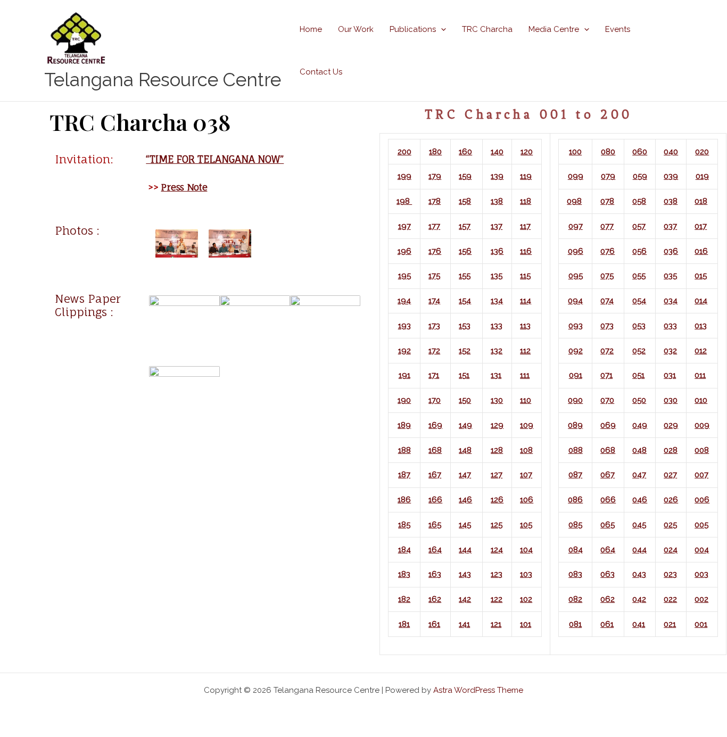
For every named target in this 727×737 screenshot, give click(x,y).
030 (671, 400)
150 (465, 400)
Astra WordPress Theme (478, 690)
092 (575, 350)
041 (638, 624)
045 (639, 524)
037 (670, 226)
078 (607, 201)
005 (701, 524)
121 (496, 624)
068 (607, 450)
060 (639, 151)
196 (404, 251)
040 (671, 151)
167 (434, 474)
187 (404, 474)
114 (525, 300)
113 (525, 325)
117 (525, 226)
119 (526, 176)
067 (607, 474)
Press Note (184, 187)
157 (464, 226)
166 (435, 499)
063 (607, 574)
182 (404, 599)
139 (497, 176)
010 (701, 400)
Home (311, 29)
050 (639, 400)
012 (701, 350)
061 (607, 624)
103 (526, 574)
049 (639, 425)
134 (497, 300)
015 (701, 275)
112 (525, 350)
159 (465, 176)
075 (607, 275)
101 (525, 624)
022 (670, 599)
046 (639, 499)
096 (575, 251)
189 (404, 425)
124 (497, 549)
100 (575, 151)
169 (435, 425)
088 (575, 450)
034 (671, 300)
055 (639, 275)
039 (671, 176)
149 (465, 425)
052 (639, 350)
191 (404, 375)
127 (496, 474)
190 (404, 400)
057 (639, 226)
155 (464, 275)
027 (670, 474)
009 (702, 425)
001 (701, 624)
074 (607, 300)
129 (497, 425)
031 (670, 375)
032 (670, 350)
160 (465, 151)
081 (575, 624)
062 (607, 599)
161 (434, 624)
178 (434, 201)
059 (640, 176)
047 (639, 474)
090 (575, 400)
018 (701, 201)
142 (465, 599)
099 (575, 176)
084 (575, 549)
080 (608, 151)
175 (434, 275)
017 (701, 226)
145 (465, 524)
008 (702, 450)
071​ (606, 375)
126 (497, 499)
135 (496, 275)
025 (670, 524)
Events (617, 29)
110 (525, 400)
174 (434, 300)
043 (639, 574)
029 (671, 425)
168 (435, 450)
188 (404, 450)
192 (404, 350)
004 (702, 549)
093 (575, 325)
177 (434, 226)
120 (527, 151)
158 (465, 201)
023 (670, 574)
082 (575, 599)
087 (575, 474)
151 (464, 375)
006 (702, 499)
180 (435, 151)
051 (638, 375)
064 (607, 549)
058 (639, 201)
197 (404, 226)
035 (670, 275)
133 (496, 325)
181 (404, 624)
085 (575, 524)
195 (404, 275)
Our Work (356, 29)
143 (465, 574)
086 (575, 499)
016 (701, 251)
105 (526, 524)
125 (496, 524)
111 (525, 375)
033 (670, 325)
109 (526, 425)
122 (496, 599)
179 (434, 176)
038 (671, 201)
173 (434, 325)
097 (575, 226)
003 (701, 574)
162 (434, 599)
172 (434, 350)
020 (702, 151)
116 (526, 251)
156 (465, 251)
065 (607, 524)
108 (526, 450)
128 (497, 450)
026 (671, 499)
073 (607, 325)
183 (404, 574)
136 (497, 251)
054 (639, 300)
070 (607, 400)
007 (701, 474)
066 (608, 499)
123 (496, 574)
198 (404, 201)
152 (464, 350)
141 (464, 624)
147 (465, 474)
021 (670, 624)
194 (404, 300)
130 (497, 400)
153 (464, 325)
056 (639, 251)
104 (526, 549)
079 (608, 176)
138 (497, 201)
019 (702, 176)
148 (465, 450)
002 (701, 599)
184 (404, 549)
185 (404, 524)
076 (607, 251)
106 (526, 499)
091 (575, 375)
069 (608, 425)
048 (639, 450)
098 (574, 201)
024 (671, 549)
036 (671, 251)
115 (525, 275)
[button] (441, 29)
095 (575, 275)
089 (575, 425)
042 (639, 599)
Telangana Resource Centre (162, 79)
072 (607, 350)
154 (465, 300)
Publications (413, 29)
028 (671, 450)
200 (404, 151)
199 (404, 176)
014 (701, 300)
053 (639, 325)
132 (496, 350)
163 (434, 574)
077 (607, 226)
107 (526, 474)
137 (496, 226)
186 (404, 499)
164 (435, 549)
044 (639, 549)
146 (465, 499)
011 (700, 375)
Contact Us (321, 72)
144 (465, 549)
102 (526, 599)
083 (575, 574)
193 (404, 325)
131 (496, 375)
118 (525, 201)
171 (433, 375)
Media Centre (553, 29)
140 (497, 151)
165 (434, 524)
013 (701, 325)
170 (434, 400)
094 (575, 300)
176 (434, 251)
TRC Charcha (487, 29)
